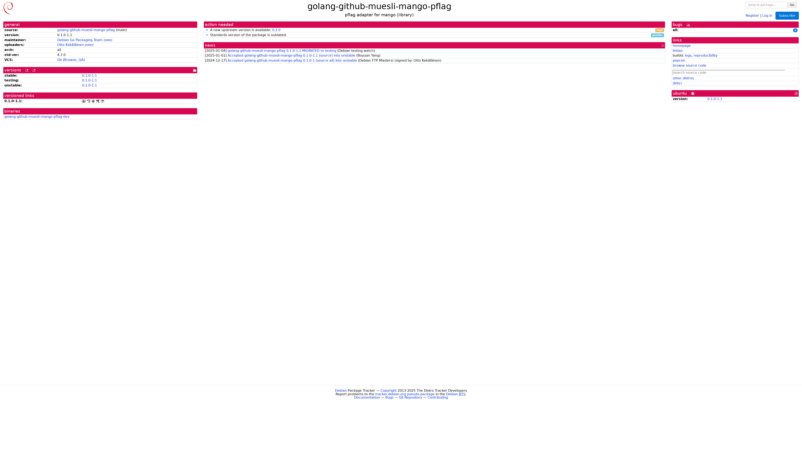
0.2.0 (276, 30)
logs (688, 55)
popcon (679, 60)
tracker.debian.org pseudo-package (405, 394)
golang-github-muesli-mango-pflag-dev (36, 117)
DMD (108, 40)
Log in (767, 15)
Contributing (438, 397)
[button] (207, 30)
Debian (341, 391)
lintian (678, 51)
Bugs (389, 397)
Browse (70, 60)
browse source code (689, 65)
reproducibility (705, 55)
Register (752, 15)
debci (677, 83)
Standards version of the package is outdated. (436, 35)
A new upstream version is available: (436, 30)
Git (59, 60)
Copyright (389, 391)
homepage (682, 46)
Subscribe (787, 16)
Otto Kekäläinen (70, 45)
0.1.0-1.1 (89, 75)
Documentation (367, 397)
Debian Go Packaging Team (80, 40)
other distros (683, 78)
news (210, 45)
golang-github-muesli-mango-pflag (86, 30)
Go (792, 4)
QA (81, 60)
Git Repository (410, 397)
